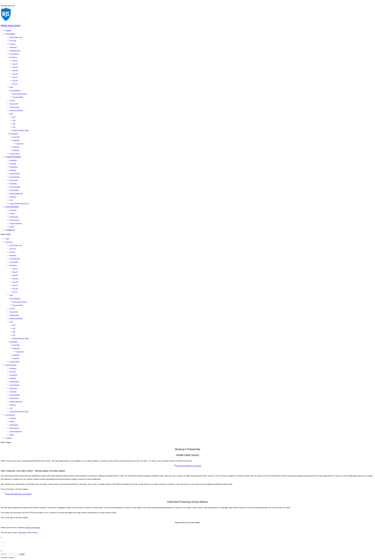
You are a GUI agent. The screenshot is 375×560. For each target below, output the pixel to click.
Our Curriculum (14, 54)
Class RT (15, 64)
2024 (13, 123)
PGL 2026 (13, 163)
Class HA (15, 74)
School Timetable (15, 187)
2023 (13, 127)
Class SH (15, 80)
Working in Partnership (16, 110)
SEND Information (15, 50)
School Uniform (14, 190)
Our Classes (13, 57)
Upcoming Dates (15, 173)
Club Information (14, 177)
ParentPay (13, 197)
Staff (11, 87)
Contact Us (10, 230)
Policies (12, 213)
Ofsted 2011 (15, 150)
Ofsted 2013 (15, 147)
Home (8, 30)
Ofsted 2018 (15, 140)
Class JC (15, 77)
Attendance (13, 160)
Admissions (13, 47)
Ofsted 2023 (15, 137)
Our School (10, 34)
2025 (13, 120)
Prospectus (13, 210)
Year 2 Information (15, 90)
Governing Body (14, 107)
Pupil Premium (14, 217)
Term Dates (13, 183)
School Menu (14, 167)
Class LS (15, 60)
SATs (11, 113)
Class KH (15, 67)
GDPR (12, 227)
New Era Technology (32, 528)
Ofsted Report (14, 133)
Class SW (15, 70)
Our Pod (12, 100)
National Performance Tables (20, 130)
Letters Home (14, 180)
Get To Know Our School (19, 94)
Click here (22, 533)
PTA (11, 200)
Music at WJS (14, 104)
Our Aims (12, 44)
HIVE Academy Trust (16, 37)
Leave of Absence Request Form (19, 203)
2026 (13, 117)
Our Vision (13, 40)
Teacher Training (15, 153)
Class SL (15, 84)
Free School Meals (17, 97)
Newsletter (13, 170)
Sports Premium (14, 220)
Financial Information (16, 223)
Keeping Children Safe (16, 193)
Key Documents (12, 207)
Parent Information (13, 157)
